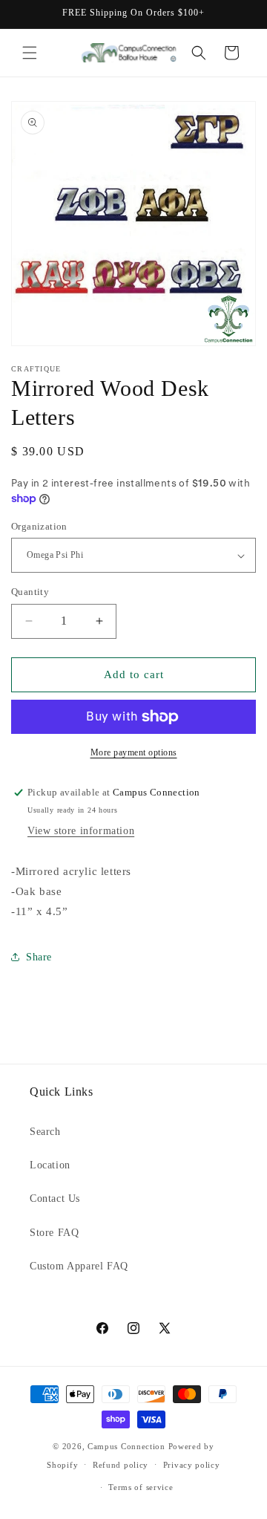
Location (50, 1165)
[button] (29, 52)
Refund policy (120, 1464)
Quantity (30, 591)
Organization (39, 526)
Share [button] (39, 957)
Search (45, 1131)
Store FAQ (54, 1232)
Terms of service (140, 1487)
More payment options (133, 752)
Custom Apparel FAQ (79, 1266)
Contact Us (55, 1198)
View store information (80, 830)
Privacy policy (191, 1464)
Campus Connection (126, 1446)
